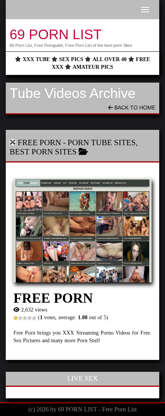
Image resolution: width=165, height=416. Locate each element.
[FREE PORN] (82, 230)
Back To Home (134, 107)
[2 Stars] (20, 318)
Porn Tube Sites (102, 142)
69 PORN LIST (56, 34)
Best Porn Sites (43, 151)
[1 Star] (15, 318)
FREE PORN (39, 142)
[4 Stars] (29, 318)
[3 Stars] (25, 318)
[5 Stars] (34, 318)
